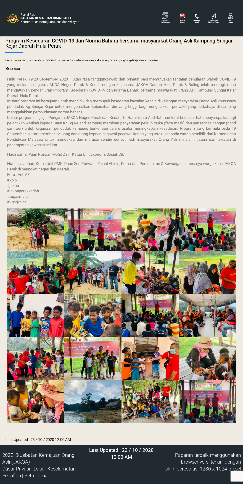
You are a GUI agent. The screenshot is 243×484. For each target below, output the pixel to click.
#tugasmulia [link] (17, 196)
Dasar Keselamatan (55, 469)
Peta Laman (37, 475)
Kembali (14, 68)
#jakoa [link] (13, 185)
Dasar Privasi (16, 469)
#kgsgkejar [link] (16, 202)
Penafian (11, 475)
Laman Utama (13, 60)
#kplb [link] (12, 180)
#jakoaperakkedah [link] (23, 191)
